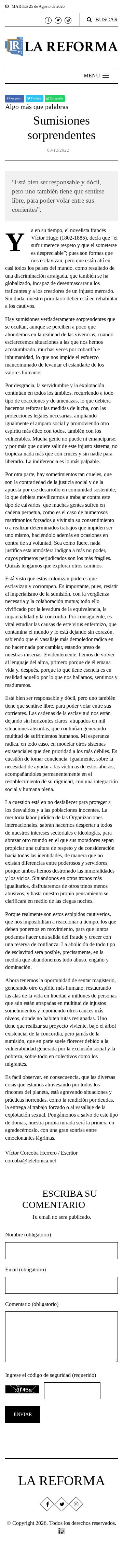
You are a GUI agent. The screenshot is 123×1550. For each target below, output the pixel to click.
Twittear (36, 98)
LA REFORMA (61, 1480)
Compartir (16, 98)
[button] (96, 75)
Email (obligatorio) (25, 1269)
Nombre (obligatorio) (28, 1234)
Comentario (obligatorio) (31, 1304)
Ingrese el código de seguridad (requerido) (50, 1375)
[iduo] (61, 1530)
